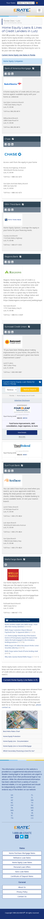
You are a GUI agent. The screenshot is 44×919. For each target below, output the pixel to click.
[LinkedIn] (12, 74)
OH (12, 805)
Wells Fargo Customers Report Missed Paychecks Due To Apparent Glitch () (20, 631)
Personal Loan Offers (22, 867)
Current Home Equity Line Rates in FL (20, 680)
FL (32, 795)
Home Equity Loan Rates (22, 862)
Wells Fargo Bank (13, 559)
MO (32, 815)
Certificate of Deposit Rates (22, 876)
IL (32, 797)
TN (12, 818)
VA (32, 813)
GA (12, 795)
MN (12, 810)
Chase (8, 139)
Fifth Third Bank (13, 204)
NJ (12, 813)
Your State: (11, 3)
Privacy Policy (22, 892)
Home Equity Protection (11, 736)
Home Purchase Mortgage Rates (22, 853)
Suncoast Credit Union (16, 327)
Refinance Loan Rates (22, 858)
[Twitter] (9, 74)
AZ (12, 800)
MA (32, 800)
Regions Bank (12, 256)
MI (32, 810)
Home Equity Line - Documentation (15, 741)
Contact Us (22, 896)
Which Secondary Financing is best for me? (19, 751)
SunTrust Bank (12, 465)
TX (32, 802)
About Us (22, 887)
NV (32, 805)
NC (12, 802)
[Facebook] (6, 74)
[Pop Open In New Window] (40, 382)
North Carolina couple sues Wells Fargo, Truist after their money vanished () (21, 625)
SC (12, 815)
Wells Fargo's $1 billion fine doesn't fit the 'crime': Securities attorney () (22, 647)
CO (32, 818)
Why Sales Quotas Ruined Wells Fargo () (22, 657)
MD (32, 808)
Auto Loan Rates (22, 871)
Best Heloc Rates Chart (11, 731)
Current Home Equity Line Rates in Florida (18, 55)
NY (12, 797)
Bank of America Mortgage (18, 68)
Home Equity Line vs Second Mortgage (17, 746)
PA (12, 808)
